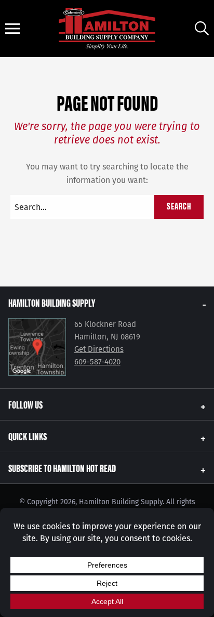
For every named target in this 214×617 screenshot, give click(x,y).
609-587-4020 (97, 361)
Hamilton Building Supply (51, 302)
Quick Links (27, 435)
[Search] (202, 28)
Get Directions (99, 349)
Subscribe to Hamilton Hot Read (62, 467)
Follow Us (25, 404)
